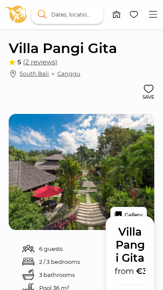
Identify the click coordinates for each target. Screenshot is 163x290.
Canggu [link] (68, 73)
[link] (15, 14)
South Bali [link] (34, 73)
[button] (116, 14)
